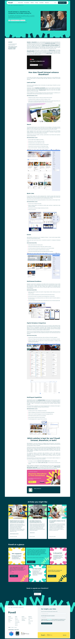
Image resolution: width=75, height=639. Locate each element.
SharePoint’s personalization (40, 87)
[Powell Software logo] (9, 2)
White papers (30, 618)
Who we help (20, 2)
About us (16, 618)
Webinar (29, 623)
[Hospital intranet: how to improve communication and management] (17, 512)
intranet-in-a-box (52, 50)
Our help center (17, 622)
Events (29, 622)
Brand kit (16, 625)
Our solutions (26, 2)
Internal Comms (32, 532)
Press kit (16, 623)
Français (12, 627)
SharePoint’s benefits (30, 51)
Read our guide (51, 576)
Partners (32, 2)
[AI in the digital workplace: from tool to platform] (57, 512)
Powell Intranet (23, 20)
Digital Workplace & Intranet (15, 20)
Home (9, 5)
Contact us (16, 619)
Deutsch (15, 627)
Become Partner (24, 618)
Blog (11, 5)
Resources (47, 2)
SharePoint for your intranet (50, 43)
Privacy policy (16, 629)
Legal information (11, 629)
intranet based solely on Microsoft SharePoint (50, 45)
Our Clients (41, 2)
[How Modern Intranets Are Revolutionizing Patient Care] (37, 512)
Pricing (36, 2)
